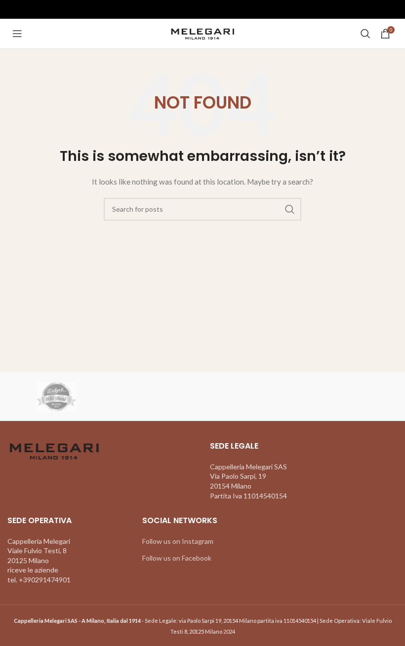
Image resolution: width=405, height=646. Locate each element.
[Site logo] (202, 33)
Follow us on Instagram (177, 541)
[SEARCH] (290, 209)
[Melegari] (56, 396)
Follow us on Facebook (176, 558)
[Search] (365, 33)
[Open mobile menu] (17, 33)
